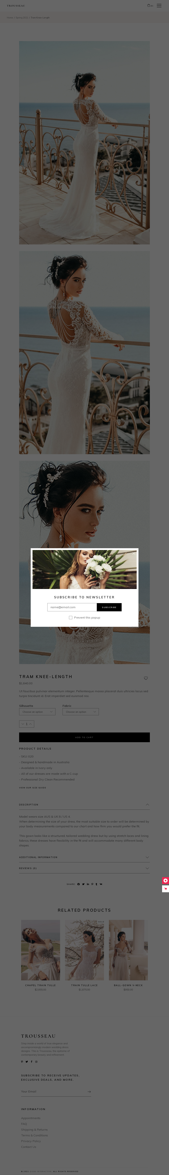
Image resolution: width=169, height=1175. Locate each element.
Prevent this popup (87, 617)
